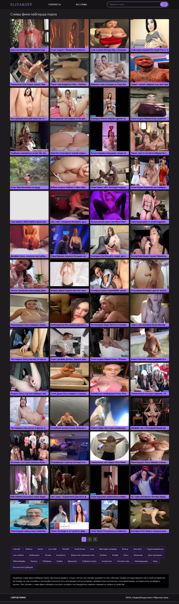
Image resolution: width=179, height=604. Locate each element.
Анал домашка (155, 555)
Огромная (138, 555)
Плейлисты (54, 4)
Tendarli (65, 549)
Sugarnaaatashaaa (155, 549)
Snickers (103, 555)
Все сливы (81, 4)
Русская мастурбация (23, 567)
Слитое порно (18, 597)
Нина (155, 561)
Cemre (40, 549)
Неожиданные (141, 561)
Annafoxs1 (61, 555)
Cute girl (16, 549)
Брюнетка (72, 561)
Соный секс (107, 561)
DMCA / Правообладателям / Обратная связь (147, 597)
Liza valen (52, 549)
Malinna (28, 549)
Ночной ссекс (123, 561)
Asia (92, 549)
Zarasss (33, 561)
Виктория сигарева (108, 549)
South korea (79, 549)
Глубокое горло (89, 561)
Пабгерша (47, 561)
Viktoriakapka (19, 561)
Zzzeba (115, 555)
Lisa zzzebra (18, 555)
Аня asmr (137, 549)
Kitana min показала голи (82, 555)
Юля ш (125, 549)
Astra (125, 555)
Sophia (60, 561)
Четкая (48, 555)
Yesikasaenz (34, 555)
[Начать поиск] (164, 4)
